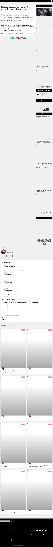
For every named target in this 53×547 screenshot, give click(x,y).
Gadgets (9, 33)
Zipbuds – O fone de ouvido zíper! (9, 512)
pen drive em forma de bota (11, 17)
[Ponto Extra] (44, 109)
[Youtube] (44, 243)
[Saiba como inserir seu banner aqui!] (41, 109)
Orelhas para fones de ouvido (35, 417)
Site (2, 317)
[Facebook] (42, 240)
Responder (6, 272)
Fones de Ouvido (19, 33)
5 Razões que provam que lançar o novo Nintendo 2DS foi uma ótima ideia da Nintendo (44, 190)
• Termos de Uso (19, 542)
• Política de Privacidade (18, 544)
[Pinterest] (46, 240)
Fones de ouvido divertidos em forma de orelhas (39, 370)
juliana (7, 282)
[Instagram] (38, 240)
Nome (3, 312)
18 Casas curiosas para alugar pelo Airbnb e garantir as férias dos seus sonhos (44, 214)
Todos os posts (9, 256)
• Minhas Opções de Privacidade (19, 545)
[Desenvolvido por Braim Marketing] (46, 534)
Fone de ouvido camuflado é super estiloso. (38, 512)
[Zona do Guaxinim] (47, 109)
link (21, 30)
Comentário (4, 310)
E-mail (3, 314)
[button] (11, 38)
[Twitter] (49, 240)
